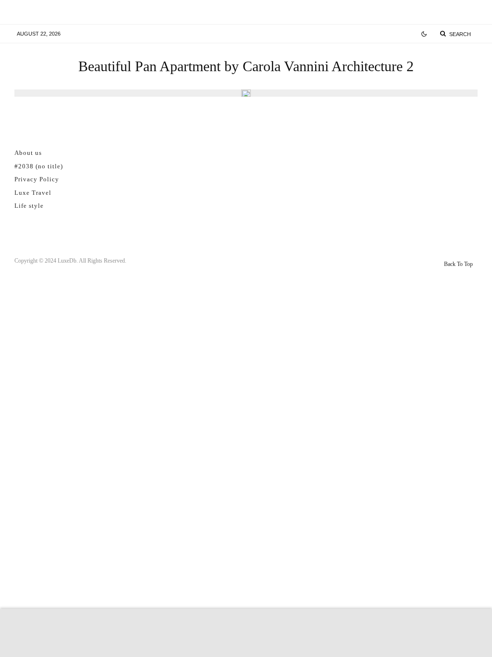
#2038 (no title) (38, 166)
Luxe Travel (32, 192)
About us (28, 152)
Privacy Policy (36, 179)
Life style (29, 205)
